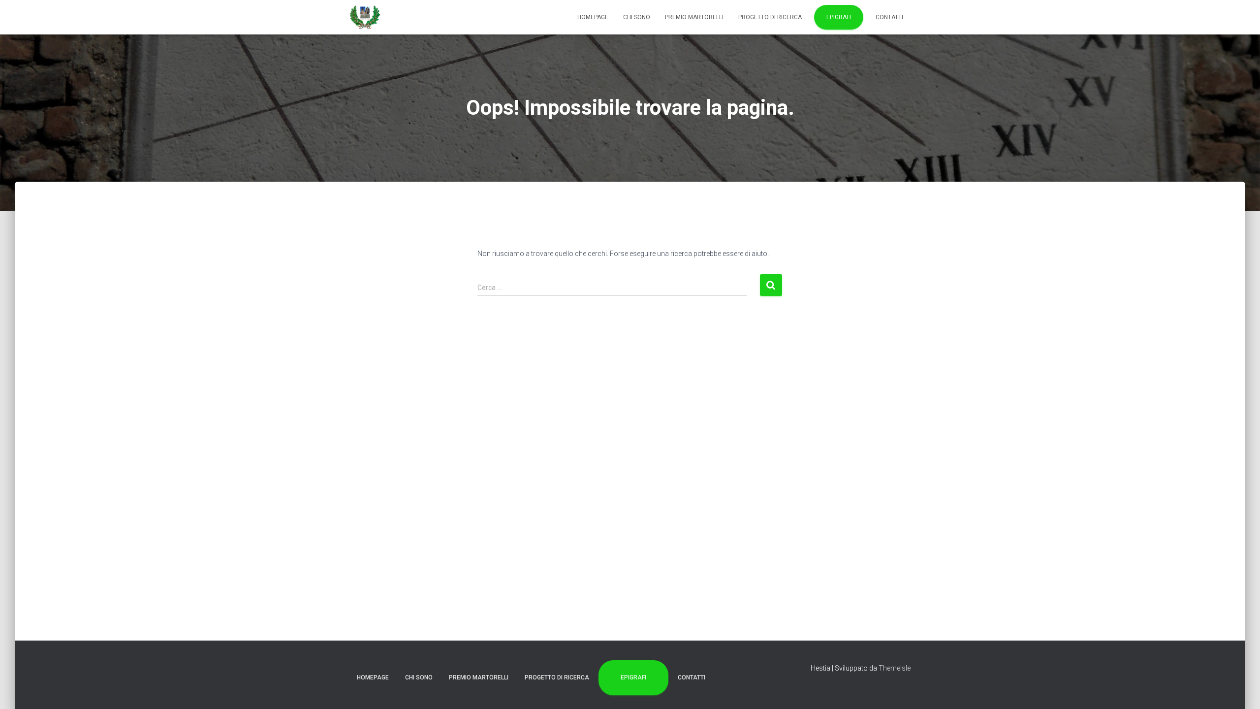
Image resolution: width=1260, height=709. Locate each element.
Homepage (592, 17)
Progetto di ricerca (770, 17)
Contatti (889, 17)
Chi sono (636, 17)
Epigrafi (838, 17)
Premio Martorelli (694, 17)
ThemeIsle (895, 668)
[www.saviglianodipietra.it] (365, 17)
